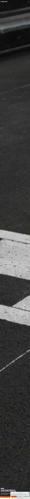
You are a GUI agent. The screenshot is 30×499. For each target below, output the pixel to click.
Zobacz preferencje (26, 496)
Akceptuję (14, 496)
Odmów (20, 496)
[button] (28, 492)
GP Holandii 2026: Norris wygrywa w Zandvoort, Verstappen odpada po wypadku (8, 490)
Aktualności (2, 488)
